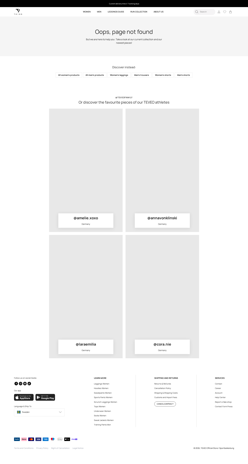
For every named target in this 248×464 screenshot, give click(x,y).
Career (218, 388)
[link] (230, 12)
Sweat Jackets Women (104, 420)
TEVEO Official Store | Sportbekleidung (217, 448)
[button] (204, 12)
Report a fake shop (223, 402)
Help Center (220, 397)
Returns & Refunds (162, 383)
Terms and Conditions (23, 448)
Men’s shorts (183, 75)
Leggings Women (101, 383)
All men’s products (95, 75)
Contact (218, 383)
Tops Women (99, 406)
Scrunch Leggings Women (105, 402)
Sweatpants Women (103, 393)
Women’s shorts (163, 75)
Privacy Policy (42, 448)
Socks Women (100, 415)
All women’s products (68, 75)
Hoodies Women (101, 388)
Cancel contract (165, 404)
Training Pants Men (102, 424)
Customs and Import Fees (165, 397)
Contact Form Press (224, 406)
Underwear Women (102, 411)
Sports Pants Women (103, 397)
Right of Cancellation (60, 448)
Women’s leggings (119, 75)
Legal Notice (78, 448)
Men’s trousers (141, 75)
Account (218, 393)
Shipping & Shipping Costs (166, 393)
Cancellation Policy (162, 388)
